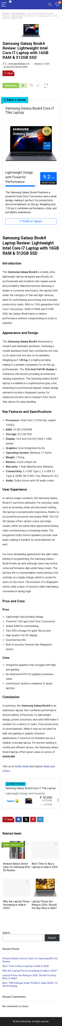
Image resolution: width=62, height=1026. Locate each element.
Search (6, 932)
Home (5, 13)
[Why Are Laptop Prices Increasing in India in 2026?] (16, 881)
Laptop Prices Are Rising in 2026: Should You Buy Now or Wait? (44, 905)
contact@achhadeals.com (18, 64)
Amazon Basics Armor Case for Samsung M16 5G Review (16, 867)
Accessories (18, 13)
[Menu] (4, 4)
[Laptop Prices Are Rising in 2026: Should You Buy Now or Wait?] (45, 881)
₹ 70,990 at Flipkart (31, 221)
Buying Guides (21, 67)
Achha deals (22, 766)
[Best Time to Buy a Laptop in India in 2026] (45, 843)
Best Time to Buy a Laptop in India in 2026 (45, 865)
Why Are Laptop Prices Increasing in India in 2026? (16, 905)
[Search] (50, 4)
